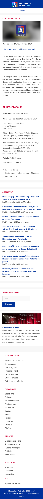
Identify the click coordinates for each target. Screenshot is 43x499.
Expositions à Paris (13, 441)
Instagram (9, 467)
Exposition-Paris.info (17, 491)
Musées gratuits (11, 378)
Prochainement (11, 371)
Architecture (10, 408)
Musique (8, 425)
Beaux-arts (9, 394)
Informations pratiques (11, 49)
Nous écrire (10, 455)
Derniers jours (11, 367)
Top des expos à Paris (14, 361)
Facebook (9, 471)
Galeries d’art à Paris (14, 381)
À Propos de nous (12, 444)
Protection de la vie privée (13, 493)
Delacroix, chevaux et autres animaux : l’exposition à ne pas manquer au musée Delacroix (19, 271)
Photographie (10, 404)
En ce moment (11, 364)
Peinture (8, 397)
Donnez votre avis (28, 49)
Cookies (28, 493)
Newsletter (9, 474)
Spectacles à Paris (13, 484)
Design (8, 411)
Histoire (8, 418)
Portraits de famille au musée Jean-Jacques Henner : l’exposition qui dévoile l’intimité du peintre (21, 259)
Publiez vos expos (12, 448)
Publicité (8, 451)
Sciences (9, 421)
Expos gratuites (11, 374)
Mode (7, 414)
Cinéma (8, 428)
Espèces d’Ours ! (12, 170)
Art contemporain (12, 401)
